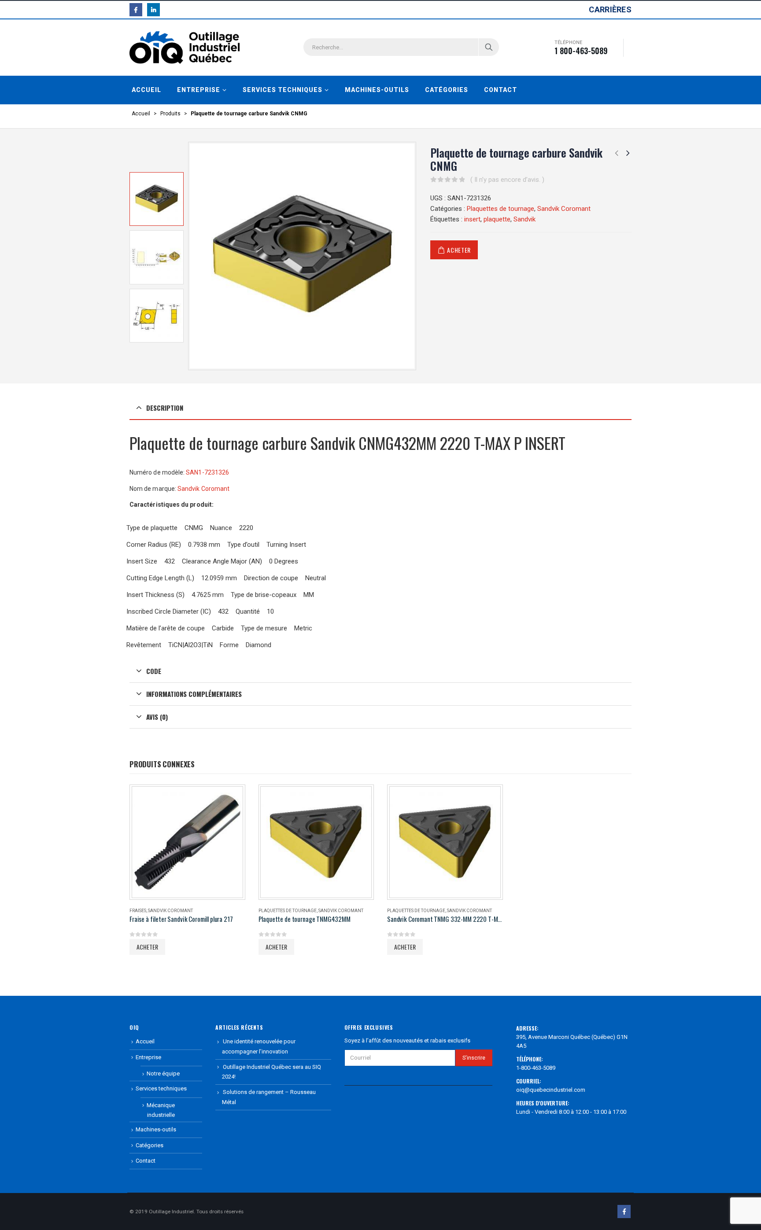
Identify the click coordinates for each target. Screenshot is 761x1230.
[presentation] (190, 255)
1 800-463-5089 (581, 50)
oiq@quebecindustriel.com (550, 1089)
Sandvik (524, 219)
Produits (170, 113)
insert (472, 219)
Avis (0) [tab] (157, 717)
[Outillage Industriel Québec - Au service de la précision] (184, 47)
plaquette (497, 219)
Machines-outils (377, 89)
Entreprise (198, 89)
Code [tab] (153, 671)
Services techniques (282, 89)
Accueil (146, 89)
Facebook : (624, 1211)
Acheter (459, 249)
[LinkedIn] (153, 9)
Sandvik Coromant (564, 209)
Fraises (137, 910)
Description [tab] (164, 407)
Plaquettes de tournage (500, 209)
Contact (500, 89)
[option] (156, 199)
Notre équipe (163, 1073)
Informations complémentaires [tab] (194, 694)
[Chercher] (489, 47)
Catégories (446, 89)
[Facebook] (135, 9)
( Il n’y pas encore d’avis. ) (507, 180)
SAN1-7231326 (207, 472)
